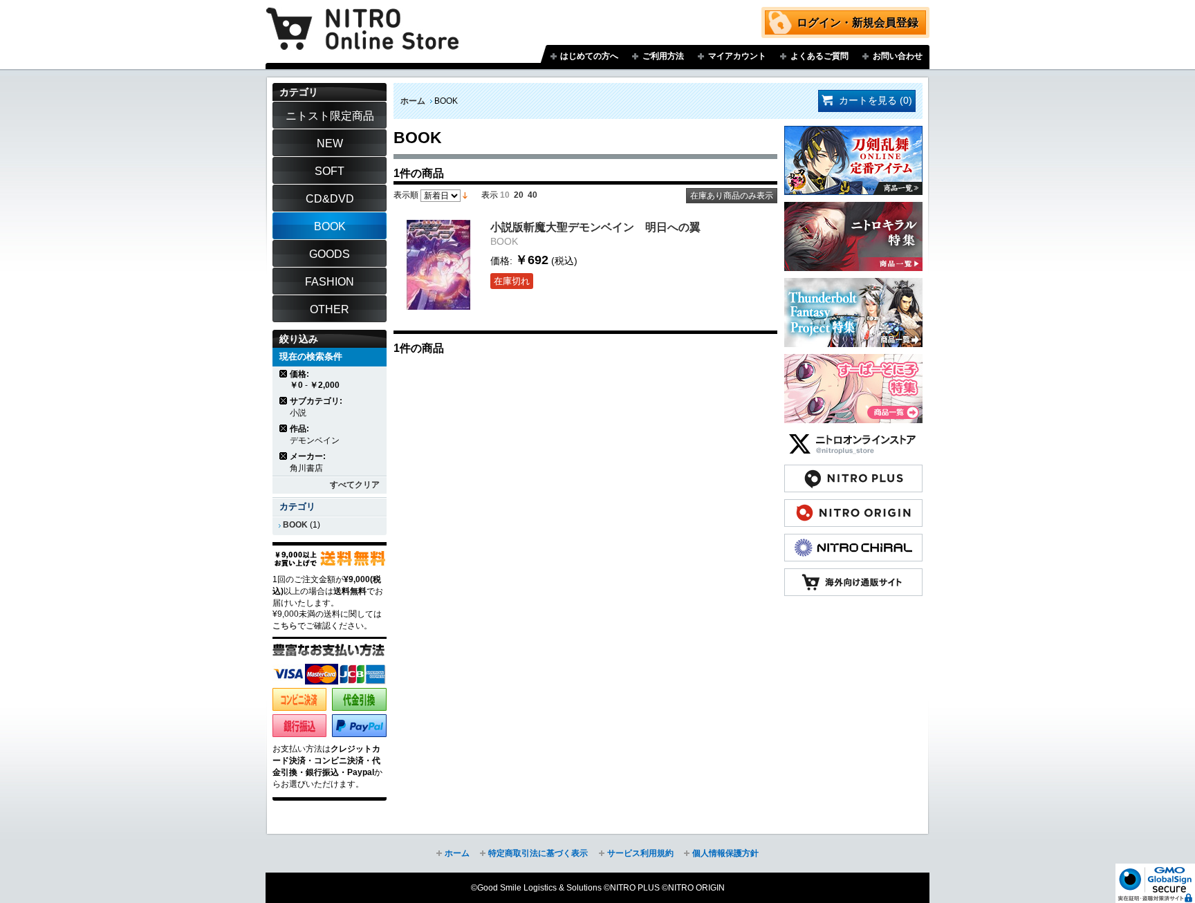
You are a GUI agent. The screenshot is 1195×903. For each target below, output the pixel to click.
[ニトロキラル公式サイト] (853, 540)
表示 (489, 195)
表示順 (405, 195)
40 (532, 195)
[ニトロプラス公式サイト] (853, 471)
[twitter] (853, 437)
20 (519, 195)
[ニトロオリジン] (853, 506)
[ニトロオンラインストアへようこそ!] (362, 19)
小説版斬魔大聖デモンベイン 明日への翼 (595, 227)
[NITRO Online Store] (853, 575)
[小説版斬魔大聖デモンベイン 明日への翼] (438, 265)
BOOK (295, 525)
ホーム (412, 101)
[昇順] (465, 195)
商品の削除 (283, 374)
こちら (284, 626)
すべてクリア (355, 485)
